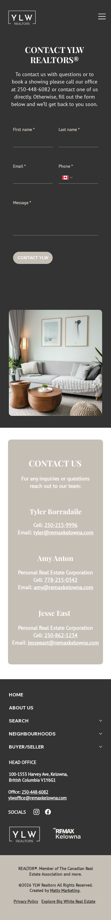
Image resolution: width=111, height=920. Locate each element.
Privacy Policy (26, 901)
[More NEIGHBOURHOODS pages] (100, 733)
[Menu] (102, 16)
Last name (69, 129)
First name (24, 129)
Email (19, 166)
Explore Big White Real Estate (68, 901)
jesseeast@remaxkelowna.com (63, 642)
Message (22, 202)
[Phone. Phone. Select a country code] (67, 177)
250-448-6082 (35, 792)
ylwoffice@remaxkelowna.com (37, 798)
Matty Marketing (65, 890)
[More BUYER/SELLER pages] (100, 746)
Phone (66, 166)
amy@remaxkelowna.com (63, 587)
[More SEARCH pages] (100, 720)
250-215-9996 (61, 525)
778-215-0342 (61, 579)
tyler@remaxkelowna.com (63, 532)
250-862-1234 (61, 635)
